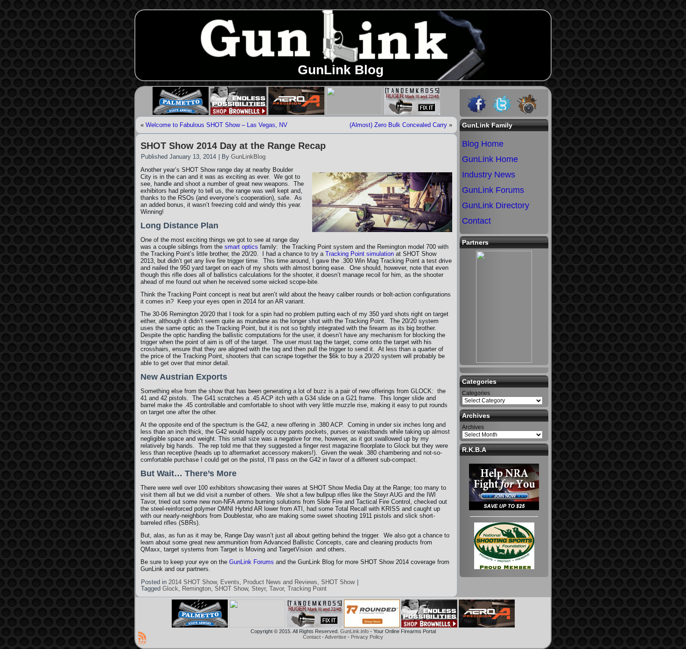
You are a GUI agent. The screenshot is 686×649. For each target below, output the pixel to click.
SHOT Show (338, 582)
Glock (170, 588)
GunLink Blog (341, 70)
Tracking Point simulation (359, 253)
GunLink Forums (251, 561)
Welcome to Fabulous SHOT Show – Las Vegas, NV (216, 124)
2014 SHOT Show (192, 582)
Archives (473, 427)
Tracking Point (307, 588)
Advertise (335, 637)
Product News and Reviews (280, 582)
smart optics (242, 246)
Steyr (259, 588)
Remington (196, 588)
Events (229, 582)
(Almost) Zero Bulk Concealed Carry (398, 124)
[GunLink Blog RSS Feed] (142, 638)
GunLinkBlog (248, 156)
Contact (312, 637)
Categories (476, 393)
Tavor (276, 588)
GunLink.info (354, 631)
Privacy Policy (367, 637)
